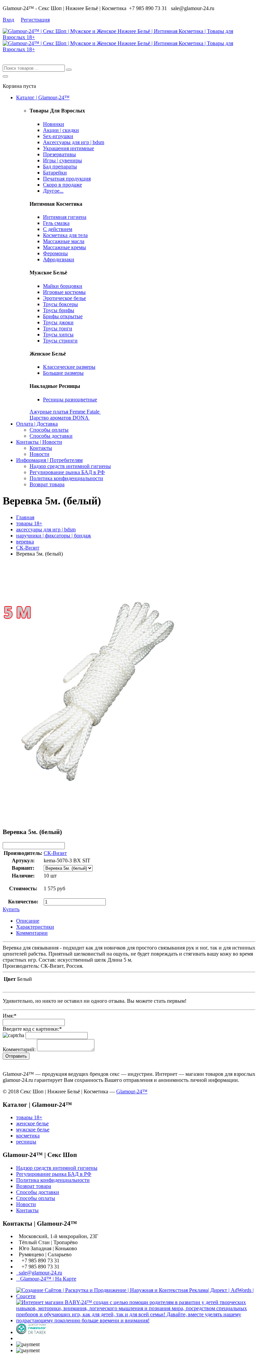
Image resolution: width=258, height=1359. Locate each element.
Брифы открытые (63, 316)
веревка (25, 541)
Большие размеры (63, 373)
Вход (8, 20)
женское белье (32, 1123)
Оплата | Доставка (37, 424)
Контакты (41, 448)
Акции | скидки (61, 130)
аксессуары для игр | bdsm (46, 529)
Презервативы (59, 154)
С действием (57, 229)
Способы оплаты (49, 430)
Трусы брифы (58, 310)
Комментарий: (19, 1049)
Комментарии (32, 933)
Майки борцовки (62, 286)
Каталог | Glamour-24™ (43, 97)
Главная (25, 517)
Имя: (9, 1016)
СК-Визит (27, 548)
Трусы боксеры (60, 304)
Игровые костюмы (64, 292)
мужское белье (32, 1129)
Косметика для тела (65, 235)
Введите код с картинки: (32, 1029)
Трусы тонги (57, 328)
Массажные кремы (64, 247)
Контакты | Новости (39, 442)
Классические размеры (69, 367)
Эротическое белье (64, 298)
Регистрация (35, 20)
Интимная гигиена (64, 217)
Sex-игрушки (58, 136)
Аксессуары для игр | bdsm (73, 142)
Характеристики (35, 927)
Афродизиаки (58, 259)
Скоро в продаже (62, 185)
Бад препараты (60, 166)
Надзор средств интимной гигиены (70, 466)
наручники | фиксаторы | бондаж (53, 535)
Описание (27, 921)
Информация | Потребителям (49, 460)
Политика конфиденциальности (66, 478)
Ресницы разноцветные (70, 399)
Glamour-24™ (131, 1091)
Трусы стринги (60, 340)
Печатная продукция (67, 178)
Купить (11, 909)
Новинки (53, 124)
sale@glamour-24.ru (39, 1272)
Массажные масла (63, 241)
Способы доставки (51, 436)
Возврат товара (47, 484)
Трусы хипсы (58, 334)
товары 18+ (29, 523)
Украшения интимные (68, 148)
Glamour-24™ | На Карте (46, 1279)
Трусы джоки (58, 322)
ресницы (26, 1142)
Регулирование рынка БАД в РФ (67, 472)
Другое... (53, 191)
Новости (39, 454)
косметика (28, 1135)
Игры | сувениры (62, 160)
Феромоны (55, 253)
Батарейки (55, 172)
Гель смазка (56, 223)
